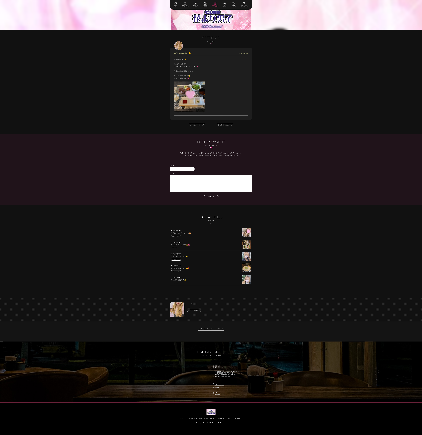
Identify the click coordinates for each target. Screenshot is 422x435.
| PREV (198, 125)
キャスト (200, 418)
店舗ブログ (213, 418)
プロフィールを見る (193, 310)
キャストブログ (222, 418)
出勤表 (206, 418)
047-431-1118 (219, 385)
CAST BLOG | (210, 329)
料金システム (192, 418)
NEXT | (224, 125)
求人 (229, 418)
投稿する (211, 197)
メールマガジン (236, 418)
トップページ (183, 418)
